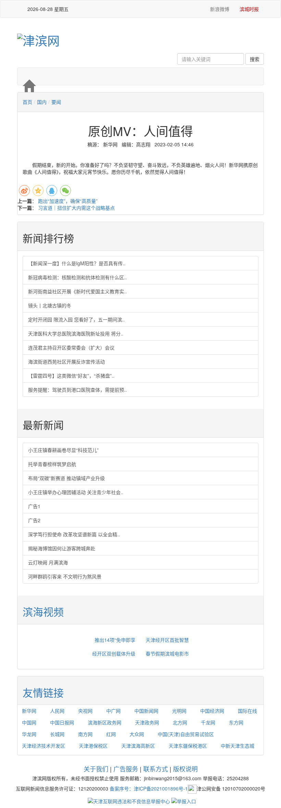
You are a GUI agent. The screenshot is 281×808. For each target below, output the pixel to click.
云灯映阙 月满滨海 (48, 562)
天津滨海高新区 (138, 745)
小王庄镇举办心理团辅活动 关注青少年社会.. (75, 492)
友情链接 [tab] (43, 692)
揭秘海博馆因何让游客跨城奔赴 (61, 548)
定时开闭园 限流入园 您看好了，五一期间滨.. (76, 319)
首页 (27, 101)
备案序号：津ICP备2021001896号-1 (149, 788)
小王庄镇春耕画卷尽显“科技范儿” (63, 449)
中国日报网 (62, 722)
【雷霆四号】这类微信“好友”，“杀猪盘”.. (71, 375)
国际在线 (247, 710)
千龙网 (208, 722)
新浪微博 (219, 8)
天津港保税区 (93, 745)
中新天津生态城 (237, 745)
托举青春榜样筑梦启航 (52, 464)
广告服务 (125, 768)
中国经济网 (212, 710)
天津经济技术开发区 (43, 745)
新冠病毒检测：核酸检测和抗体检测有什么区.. (77, 277)
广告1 (34, 506)
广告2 (34, 520)
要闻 (56, 101)
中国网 (29, 722)
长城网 (57, 734)
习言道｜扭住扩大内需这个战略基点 (76, 207)
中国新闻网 (146, 710)
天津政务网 (147, 722)
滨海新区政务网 (104, 722)
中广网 (113, 710)
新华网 (29, 710)
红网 (111, 734)
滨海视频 (43, 611)
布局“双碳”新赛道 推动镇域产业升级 (66, 478)
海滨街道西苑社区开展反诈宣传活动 (66, 361)
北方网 (180, 722)
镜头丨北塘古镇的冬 (49, 305)
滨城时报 (249, 8)
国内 (42, 101)
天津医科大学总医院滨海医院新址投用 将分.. (75, 333)
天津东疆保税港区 (188, 745)
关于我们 (96, 768)
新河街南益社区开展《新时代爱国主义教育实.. (77, 291)
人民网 (57, 710)
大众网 (137, 734)
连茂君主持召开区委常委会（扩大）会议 (71, 347)
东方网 (236, 722)
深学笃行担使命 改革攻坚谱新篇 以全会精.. (74, 534)
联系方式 (155, 768)
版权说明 (185, 768)
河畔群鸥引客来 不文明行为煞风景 (64, 576)
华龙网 (29, 734)
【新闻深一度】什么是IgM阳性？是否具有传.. (76, 263)
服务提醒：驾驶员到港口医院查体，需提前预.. (77, 389)
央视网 (85, 710)
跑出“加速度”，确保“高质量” (68, 200)
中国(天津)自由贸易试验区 (186, 734)
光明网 (179, 710)
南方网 (85, 734)
